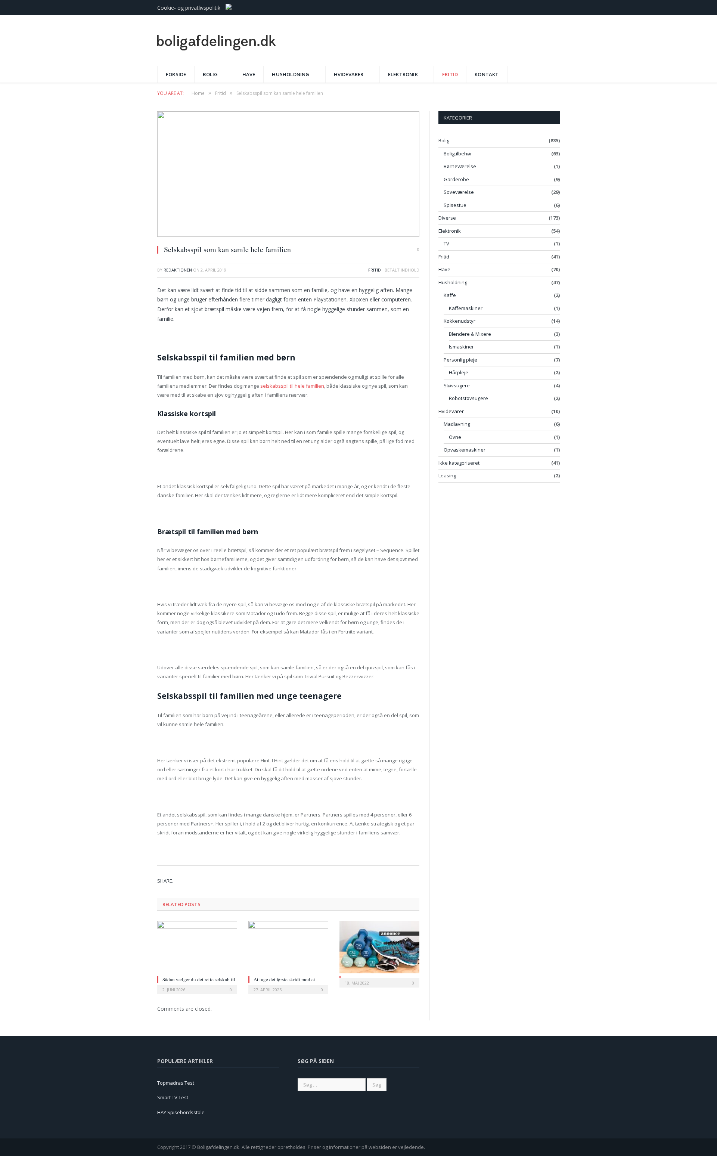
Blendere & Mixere (470, 334)
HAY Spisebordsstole (181, 1112)
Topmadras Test (175, 1082)
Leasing (447, 475)
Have (248, 74)
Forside (176, 74)
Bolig (210, 74)
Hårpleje (458, 372)
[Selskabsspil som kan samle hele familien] (288, 175)
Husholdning (290, 74)
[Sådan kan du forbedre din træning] (379, 947)
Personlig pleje (460, 359)
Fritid (450, 74)
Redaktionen (178, 270)
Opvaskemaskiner (464, 449)
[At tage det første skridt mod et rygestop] (288, 947)
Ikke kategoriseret (458, 462)
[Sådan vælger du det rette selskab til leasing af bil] (197, 947)
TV (446, 243)
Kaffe (450, 295)
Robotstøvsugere (468, 398)
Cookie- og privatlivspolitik (188, 7)
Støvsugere (457, 385)
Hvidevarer (349, 74)
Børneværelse (460, 166)
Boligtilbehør (458, 153)
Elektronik (403, 74)
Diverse (447, 217)
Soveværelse (459, 192)
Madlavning (457, 424)
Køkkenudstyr (459, 320)
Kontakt (487, 74)
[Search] (552, 71)
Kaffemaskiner (465, 308)
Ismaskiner (461, 346)
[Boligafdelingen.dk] (216, 40)
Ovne (455, 437)
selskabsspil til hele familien (292, 385)
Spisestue (455, 205)
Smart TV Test (172, 1097)
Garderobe (456, 179)
